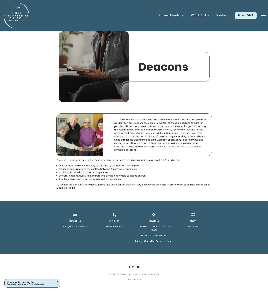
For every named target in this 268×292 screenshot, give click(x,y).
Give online (193, 226)
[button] (263, 15)
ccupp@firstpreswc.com (169, 184)
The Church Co (134, 279)
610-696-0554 (67, 188)
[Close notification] (57, 281)
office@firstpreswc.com (75, 226)
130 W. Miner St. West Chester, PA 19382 (154, 228)
